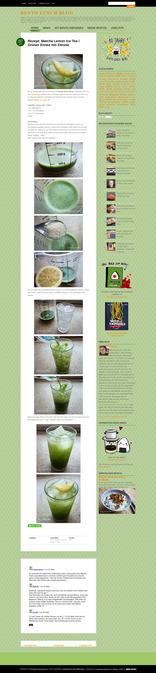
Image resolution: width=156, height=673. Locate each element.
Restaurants (103, 94)
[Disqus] (58, 595)
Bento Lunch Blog (47, 13)
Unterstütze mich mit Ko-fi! (117, 459)
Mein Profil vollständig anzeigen (113, 416)
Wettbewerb (103, 101)
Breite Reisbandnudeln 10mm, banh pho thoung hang (125, 221)
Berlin (118, 75)
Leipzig (101, 86)
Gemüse (111, 81)
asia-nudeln (111, 104)
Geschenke (118, 81)
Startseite (59, 645)
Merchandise (118, 86)
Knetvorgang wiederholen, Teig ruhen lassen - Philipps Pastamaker (126, 170)
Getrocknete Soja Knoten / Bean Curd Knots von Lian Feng (126, 208)
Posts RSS (32, 3)
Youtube (125, 101)
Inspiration (116, 84)
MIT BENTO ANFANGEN (69, 27)
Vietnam (132, 99)
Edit (53, 3)
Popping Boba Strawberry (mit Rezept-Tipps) (126, 194)
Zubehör (132, 101)
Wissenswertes (114, 101)
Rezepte (53, 542)
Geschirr (126, 81)
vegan (58, 542)
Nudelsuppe (118, 88)
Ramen (120, 91)
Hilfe (108, 84)
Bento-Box (102, 75)
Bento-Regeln (111, 76)
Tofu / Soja (117, 99)
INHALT (35, 30)
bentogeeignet (123, 104)
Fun (106, 81)
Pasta (107, 91)
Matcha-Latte (35, 94)
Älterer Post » (86, 645)
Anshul (115, 669)
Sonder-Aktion (111, 97)
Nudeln (109, 88)
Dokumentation (113, 79)
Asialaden (102, 73)
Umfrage (126, 99)
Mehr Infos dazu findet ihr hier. (117, 297)
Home (24, 3)
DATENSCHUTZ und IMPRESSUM (73, 669)
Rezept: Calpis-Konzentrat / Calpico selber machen (126, 181)
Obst (133, 89)
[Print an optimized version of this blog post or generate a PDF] (34, 526)
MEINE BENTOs (97, 27)
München (132, 86)
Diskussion (102, 79)
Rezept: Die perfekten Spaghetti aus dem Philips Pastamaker (126, 158)
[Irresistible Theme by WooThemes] (131, 669)
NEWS (47, 27)
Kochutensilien (126, 84)
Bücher (124, 75)
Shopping (123, 94)
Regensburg (127, 91)
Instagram (104, 466)
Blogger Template (104, 669)
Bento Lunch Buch (129, 73)
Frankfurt (101, 81)
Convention (131, 75)
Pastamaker (114, 91)
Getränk (58, 540)
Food (52, 540)
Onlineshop (102, 91)
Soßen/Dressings (123, 97)
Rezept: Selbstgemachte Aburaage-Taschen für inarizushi (125, 234)
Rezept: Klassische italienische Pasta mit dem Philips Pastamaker (126, 133)
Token (114, 346)
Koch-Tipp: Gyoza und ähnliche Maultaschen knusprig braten (124, 145)
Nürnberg (127, 88)
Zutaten (102, 104)
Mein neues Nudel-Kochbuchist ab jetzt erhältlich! (117, 334)
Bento (119, 73)
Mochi (125, 86)
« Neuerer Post (30, 645)
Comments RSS (43, 3)
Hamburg (102, 84)
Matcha (64, 540)
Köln (133, 84)
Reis (133, 91)
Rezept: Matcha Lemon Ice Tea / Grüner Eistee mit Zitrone (54, 43)
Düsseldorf (124, 79)
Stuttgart (133, 97)
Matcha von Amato (40, 100)
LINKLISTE (117, 27)
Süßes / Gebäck (105, 99)
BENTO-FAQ (111, 73)
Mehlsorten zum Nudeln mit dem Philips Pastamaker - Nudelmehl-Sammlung (125, 248)
